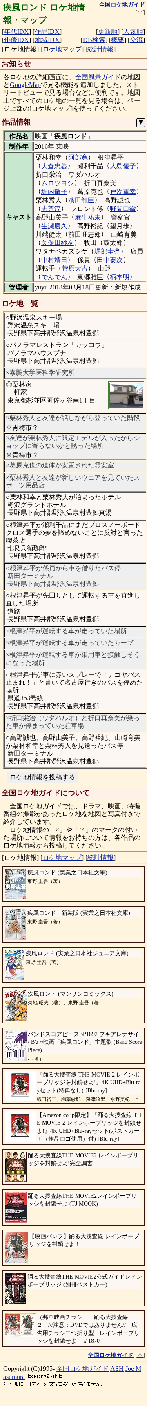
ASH (117, 1368)
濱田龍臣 (81, 200)
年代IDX (16, 31)
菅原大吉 (75, 268)
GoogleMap (25, 84)
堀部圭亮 (107, 251)
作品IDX (47, 31)
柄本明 (119, 277)
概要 (117, 39)
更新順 (108, 31)
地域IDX (47, 39)
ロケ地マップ (62, 49)
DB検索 (94, 39)
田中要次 (110, 259)
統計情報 (100, 49)
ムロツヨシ (57, 183)
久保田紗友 (57, 242)
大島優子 (123, 165)
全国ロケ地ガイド (82, 1368)
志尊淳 (51, 208)
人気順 (133, 31)
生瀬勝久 (54, 225)
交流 (136, 39)
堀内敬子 (54, 191)
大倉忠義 (54, 165)
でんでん (54, 277)
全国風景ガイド (98, 76)
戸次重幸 (123, 191)
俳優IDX (16, 39)
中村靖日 (54, 259)
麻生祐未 (88, 217)
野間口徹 (123, 208)
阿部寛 (78, 157)
